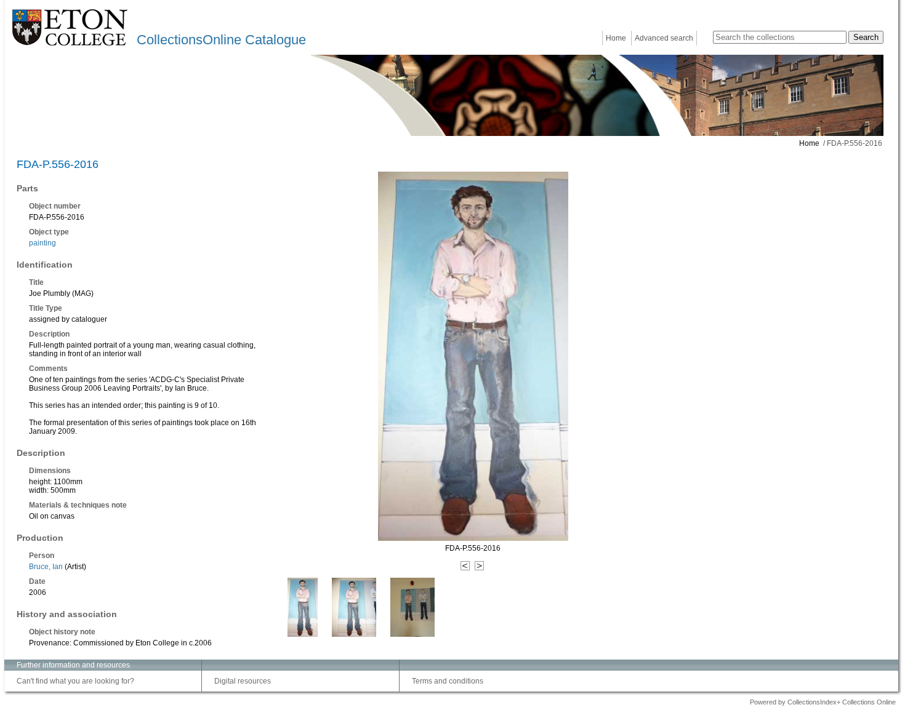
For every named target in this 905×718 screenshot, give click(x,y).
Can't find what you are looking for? (75, 681)
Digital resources (242, 681)
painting (42, 243)
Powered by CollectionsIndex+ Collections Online (823, 702)
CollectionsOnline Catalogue (221, 39)
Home (616, 38)
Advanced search (664, 38)
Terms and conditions (447, 681)
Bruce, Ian (46, 566)
